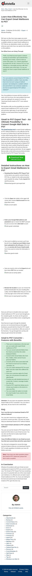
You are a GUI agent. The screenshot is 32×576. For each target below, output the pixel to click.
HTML (20, 571)
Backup (8, 520)
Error (7, 527)
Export (23, 30)
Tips (7, 557)
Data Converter (10, 524)
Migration (9, 541)
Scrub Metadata (10, 551)
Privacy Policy (23, 569)
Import (8, 537)
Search (26, 487)
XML (26, 571)
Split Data (9, 553)
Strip (7, 555)
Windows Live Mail (11, 559)
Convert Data (10, 522)
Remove (8, 549)
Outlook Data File (11, 547)
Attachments (9, 518)
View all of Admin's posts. (16, 508)
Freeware (9, 535)
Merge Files (9, 539)
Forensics (9, 533)
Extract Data (9, 531)
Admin (3, 30)
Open (7, 543)
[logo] (8, 3)
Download (9, 525)
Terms (6, 571)
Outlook (8, 545)
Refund (13, 571)
